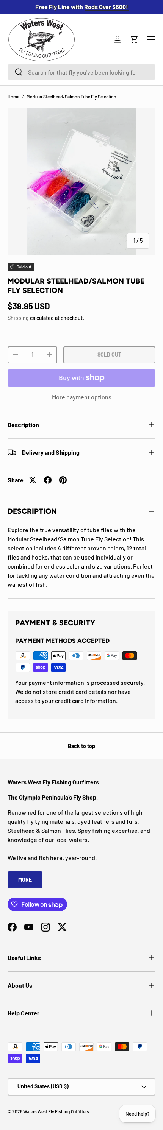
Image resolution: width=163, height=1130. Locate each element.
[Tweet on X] (32, 480)
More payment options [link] (81, 397)
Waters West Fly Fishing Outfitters (56, 1111)
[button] (134, 39)
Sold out (109, 354)
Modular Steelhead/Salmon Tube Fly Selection (71, 96)
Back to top (81, 746)
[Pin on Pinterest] (63, 480)
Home (13, 96)
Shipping (18, 318)
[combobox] (81, 72)
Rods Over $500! (106, 6)
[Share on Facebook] (47, 480)
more (25, 879)
